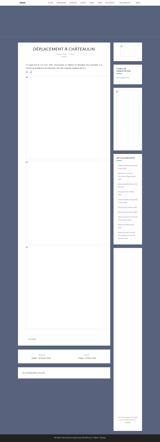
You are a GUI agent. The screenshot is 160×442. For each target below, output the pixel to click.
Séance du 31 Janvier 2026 (127, 207)
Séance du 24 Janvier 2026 (127, 212)
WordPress (86, 437)
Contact (83, 3)
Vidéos (138, 3)
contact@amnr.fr (122, 77)
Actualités (73, 3)
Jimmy (71, 54)
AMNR (22, 2)
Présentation (61, 3)
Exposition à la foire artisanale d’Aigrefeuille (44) (127, 176)
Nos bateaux (110, 3)
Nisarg (103, 437)
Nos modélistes (125, 3)
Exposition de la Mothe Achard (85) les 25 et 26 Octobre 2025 (126, 235)
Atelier (99, 3)
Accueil (50, 3)
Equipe (91, 3)
